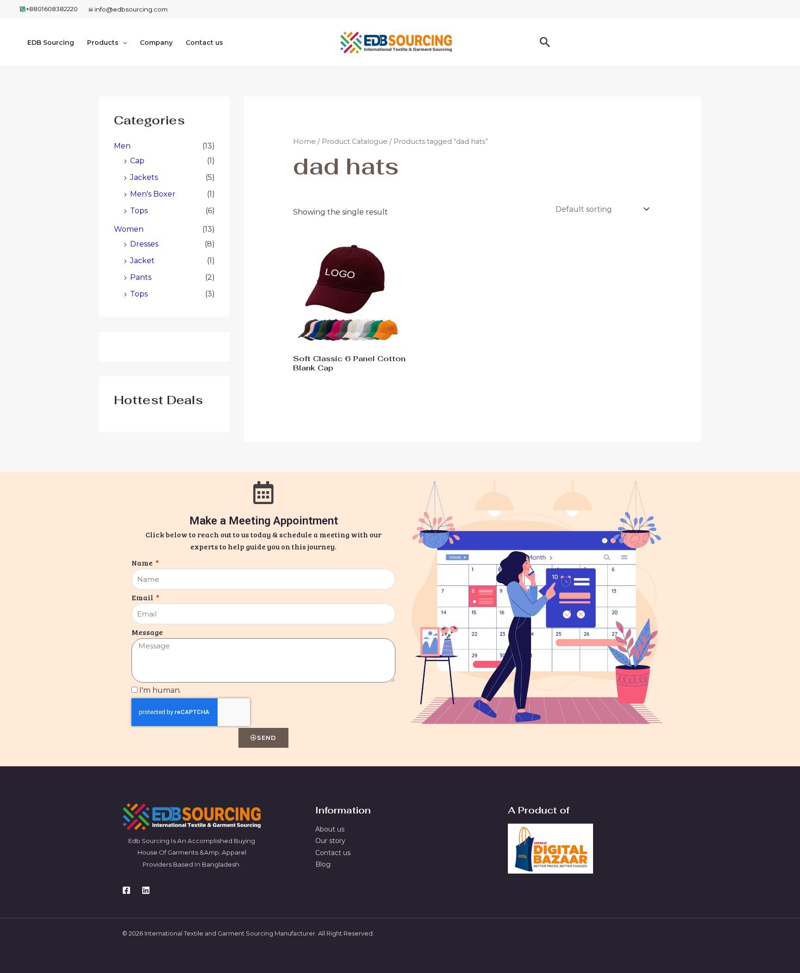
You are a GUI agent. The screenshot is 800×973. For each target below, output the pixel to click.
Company (156, 42)
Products (103, 42)
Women (129, 229)
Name (142, 562)
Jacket (142, 260)
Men (122, 146)
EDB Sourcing (50, 42)
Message (147, 632)
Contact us (204, 42)
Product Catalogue (355, 141)
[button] (123, 42)
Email (143, 597)
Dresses (144, 244)
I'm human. (160, 690)
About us (329, 829)
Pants (140, 277)
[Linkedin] (146, 890)
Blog (323, 864)
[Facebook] (126, 890)
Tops (139, 210)
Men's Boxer (152, 194)
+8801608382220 (52, 8)
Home (304, 141)
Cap (137, 160)
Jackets (144, 177)
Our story (330, 841)
